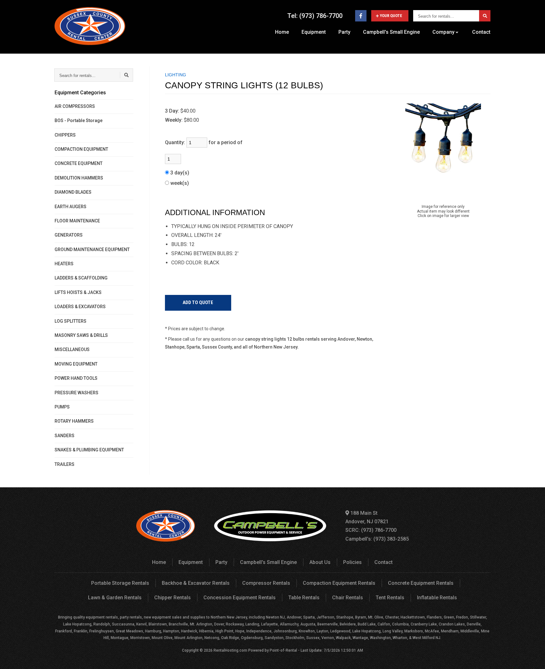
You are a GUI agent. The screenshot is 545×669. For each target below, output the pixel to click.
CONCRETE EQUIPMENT (79, 163)
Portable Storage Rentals (120, 583)
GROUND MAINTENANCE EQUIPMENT (92, 249)
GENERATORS (69, 235)
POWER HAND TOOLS (76, 378)
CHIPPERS (65, 135)
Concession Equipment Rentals (239, 598)
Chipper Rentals (172, 598)
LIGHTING (175, 74)
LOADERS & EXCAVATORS (80, 306)
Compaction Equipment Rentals (339, 583)
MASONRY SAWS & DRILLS (81, 335)
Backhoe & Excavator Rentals (196, 583)
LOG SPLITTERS (70, 321)
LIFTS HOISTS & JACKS (78, 292)
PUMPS (62, 406)
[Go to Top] (533, 657)
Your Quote (391, 15)
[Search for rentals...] (484, 15)
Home (282, 32)
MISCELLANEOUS (72, 349)
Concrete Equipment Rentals (421, 583)
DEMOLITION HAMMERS (79, 177)
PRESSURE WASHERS (76, 392)
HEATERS (64, 263)
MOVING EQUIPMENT (76, 364)
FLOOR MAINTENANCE (77, 220)
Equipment (314, 32)
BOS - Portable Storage (79, 120)
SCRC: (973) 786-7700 (370, 530)
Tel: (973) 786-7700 (315, 16)
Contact (481, 32)
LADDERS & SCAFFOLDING (81, 277)
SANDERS (64, 435)
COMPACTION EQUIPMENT (81, 149)
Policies (352, 562)
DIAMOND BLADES (73, 192)
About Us (320, 562)
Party (344, 32)
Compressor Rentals (266, 583)
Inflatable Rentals (437, 598)
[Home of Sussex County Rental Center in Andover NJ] (90, 26)
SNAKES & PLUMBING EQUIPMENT (89, 449)
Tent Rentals (390, 598)
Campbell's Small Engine (391, 32)
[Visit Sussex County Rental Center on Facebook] (360, 15)
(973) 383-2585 (391, 539)
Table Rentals (303, 598)
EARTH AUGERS (70, 206)
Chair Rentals (347, 598)
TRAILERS (64, 464)
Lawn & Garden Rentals (115, 598)
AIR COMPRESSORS (75, 106)
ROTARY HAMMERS (74, 421)
